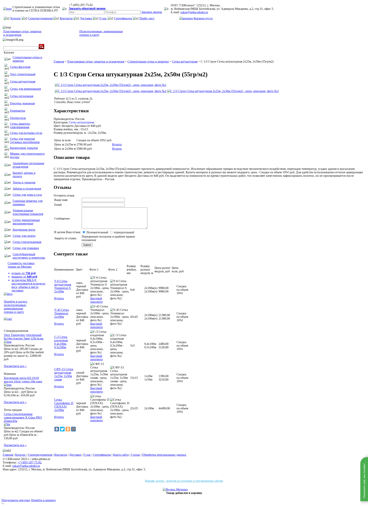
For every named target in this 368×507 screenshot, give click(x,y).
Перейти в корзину (43, 500)
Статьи (135, 454)
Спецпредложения (40, 18)
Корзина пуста (203, 18)
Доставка (86, 18)
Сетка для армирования (25, 88)
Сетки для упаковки (26, 248)
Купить (117, 144)
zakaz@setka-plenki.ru (194, 12)
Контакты (66, 18)
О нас (103, 18)
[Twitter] (62, 429)
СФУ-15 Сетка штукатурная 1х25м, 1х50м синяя (63, 374)
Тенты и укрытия (24, 182)
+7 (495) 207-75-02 (29, 462)
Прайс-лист (146, 18)
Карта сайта (121, 454)
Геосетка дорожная (22, 103)
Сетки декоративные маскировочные (26, 221)
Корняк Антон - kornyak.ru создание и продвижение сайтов (184, 480)
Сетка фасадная (20, 67)
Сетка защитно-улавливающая (20, 125)
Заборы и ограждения (27, 188)
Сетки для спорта (24, 235)
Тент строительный (22, 74)
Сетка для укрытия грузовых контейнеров (25, 140)
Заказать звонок (151, 12)
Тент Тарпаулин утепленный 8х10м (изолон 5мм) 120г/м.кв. (24, 336)
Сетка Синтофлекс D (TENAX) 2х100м (63, 405)
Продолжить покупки (16, 500)
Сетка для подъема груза (26, 133)
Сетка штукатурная (22, 81)
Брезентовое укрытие (24, 147)
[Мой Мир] (73, 429)
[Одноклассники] (68, 429)
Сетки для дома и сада (27, 194)
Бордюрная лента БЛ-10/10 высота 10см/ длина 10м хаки (23, 379)
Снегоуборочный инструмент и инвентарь (29, 256)
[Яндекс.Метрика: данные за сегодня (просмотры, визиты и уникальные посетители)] (175, 489)
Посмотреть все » (15, 366)
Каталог (15, 18)
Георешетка (17, 110)
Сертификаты (123, 18)
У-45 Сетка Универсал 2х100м (61, 313)
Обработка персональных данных (164, 454)
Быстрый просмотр (96, 300)
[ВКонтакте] (56, 429)
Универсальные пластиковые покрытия (28, 212)
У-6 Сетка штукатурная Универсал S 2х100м (62, 286)
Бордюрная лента (24, 229)
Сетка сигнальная (21, 96)
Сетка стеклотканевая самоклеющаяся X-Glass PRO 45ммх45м (23, 417)
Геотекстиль (18, 118)
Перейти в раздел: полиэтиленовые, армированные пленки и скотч (15, 307)
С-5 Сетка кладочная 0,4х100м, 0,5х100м (61, 342)
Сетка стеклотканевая (27, 242)
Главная (8, 454)
